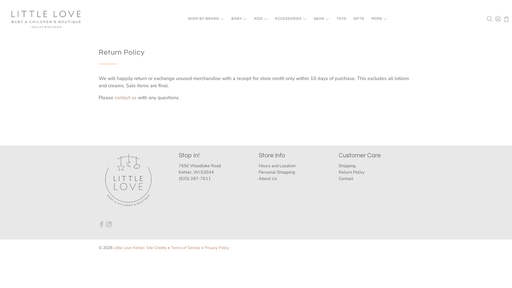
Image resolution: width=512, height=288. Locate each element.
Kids (258, 19)
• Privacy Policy (215, 247)
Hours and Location (277, 166)
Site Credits (156, 247)
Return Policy (352, 172)
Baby (236, 19)
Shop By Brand (203, 19)
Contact (346, 179)
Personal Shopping (277, 172)
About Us (268, 179)
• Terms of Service (184, 247)
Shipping (347, 166)
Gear (319, 19)
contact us (126, 97)
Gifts (359, 19)
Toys (341, 19)
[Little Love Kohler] (46, 19)
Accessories (288, 19)
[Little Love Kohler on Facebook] (102, 226)
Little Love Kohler (129, 247)
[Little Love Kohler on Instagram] (109, 226)
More (376, 19)
